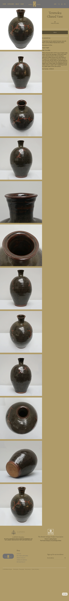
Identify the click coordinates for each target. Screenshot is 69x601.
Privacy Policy (21, 558)
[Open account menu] (61, 4)
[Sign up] (65, 558)
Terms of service (28, 569)
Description (47, 38)
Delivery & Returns (22, 555)
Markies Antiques (9, 569)
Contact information (35, 569)
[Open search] (59, 4)
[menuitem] (22, 4)
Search (19, 553)
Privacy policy (21, 569)
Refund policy (21, 562)
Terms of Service (22, 560)
